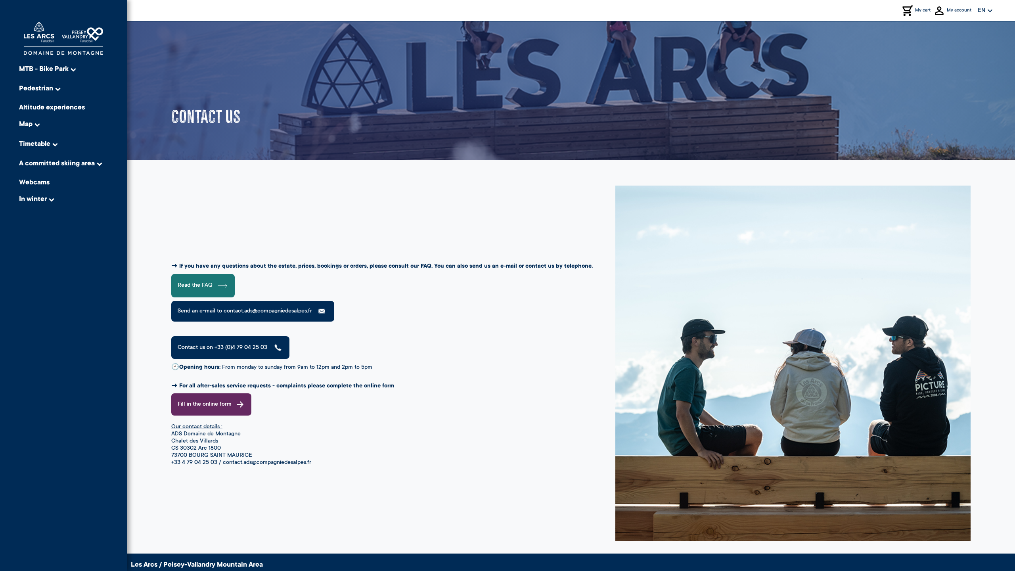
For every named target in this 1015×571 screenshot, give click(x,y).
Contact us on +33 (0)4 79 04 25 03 (222, 348)
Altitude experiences (52, 108)
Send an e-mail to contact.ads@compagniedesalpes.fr (245, 311)
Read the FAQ (195, 285)
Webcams (34, 183)
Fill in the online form (211, 404)
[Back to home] (63, 38)
